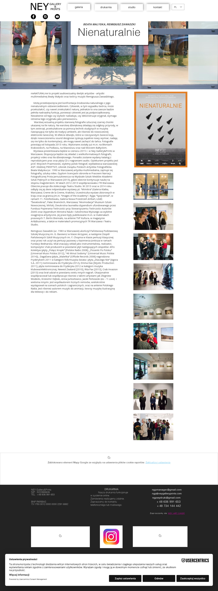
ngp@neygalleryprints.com (167, 493)
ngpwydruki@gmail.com (166, 497)
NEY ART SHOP (176, 513)
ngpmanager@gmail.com (167, 489)
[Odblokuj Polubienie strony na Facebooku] (60, 537)
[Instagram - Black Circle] (45, 16)
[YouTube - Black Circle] (57, 16)
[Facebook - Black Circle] (33, 16)
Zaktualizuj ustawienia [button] (158, 462)
